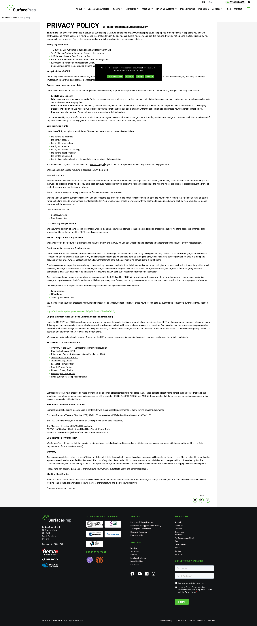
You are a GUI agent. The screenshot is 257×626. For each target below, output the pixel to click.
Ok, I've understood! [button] (115, 76)
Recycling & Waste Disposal (142, 522)
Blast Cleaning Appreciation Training (146, 525)
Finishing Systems (165, 9)
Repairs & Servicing (139, 532)
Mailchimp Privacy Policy (63, 373)
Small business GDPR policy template (69, 376)
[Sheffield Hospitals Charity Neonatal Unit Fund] (91, 560)
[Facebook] (195, 500)
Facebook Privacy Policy (62, 364)
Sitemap (211, 620)
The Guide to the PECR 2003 (64, 357)
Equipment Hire (137, 535)
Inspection (203, 9)
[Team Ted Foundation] (100, 560)
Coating (146, 9)
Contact (238, 9)
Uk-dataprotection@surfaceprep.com (125, 26)
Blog (228, 9)
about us (71, 488)
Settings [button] (140, 76)
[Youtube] (141, 574)
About (79, 9)
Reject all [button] (129, 76)
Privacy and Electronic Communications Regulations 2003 (78, 354)
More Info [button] (149, 76)
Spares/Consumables (98, 9)
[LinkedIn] (201, 500)
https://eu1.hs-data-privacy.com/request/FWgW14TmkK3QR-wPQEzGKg (81, 311)
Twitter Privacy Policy (61, 360)
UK (203, 2)
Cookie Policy (180, 620)
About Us (178, 522)
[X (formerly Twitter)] (208, 500)
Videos (177, 548)
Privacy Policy (166, 620)
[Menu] (248, 9)
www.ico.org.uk (97, 164)
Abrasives (131, 9)
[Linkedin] (148, 574)
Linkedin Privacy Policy (62, 370)
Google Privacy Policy (61, 367)
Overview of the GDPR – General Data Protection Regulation (79, 348)
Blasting (116, 9)
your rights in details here (122, 131)
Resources (179, 532)
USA (210, 2)
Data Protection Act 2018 (63, 351)
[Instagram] (154, 574)
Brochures (179, 535)
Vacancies (179, 554)
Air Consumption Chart (184, 538)
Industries (179, 525)
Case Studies (180, 544)
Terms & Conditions (196, 620)
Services (216, 9)
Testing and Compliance (141, 529)
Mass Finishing (187, 9)
